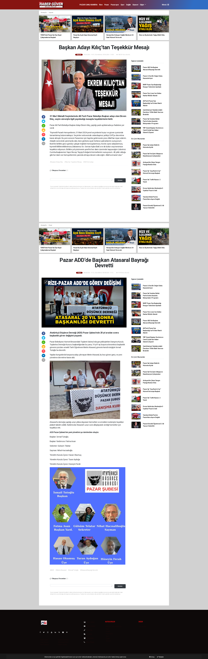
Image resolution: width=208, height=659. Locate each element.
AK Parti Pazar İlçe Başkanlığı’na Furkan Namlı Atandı (152, 103)
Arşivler (89, 634)
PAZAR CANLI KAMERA (88, 5)
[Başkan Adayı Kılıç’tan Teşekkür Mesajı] (84, 85)
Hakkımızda (44, 640)
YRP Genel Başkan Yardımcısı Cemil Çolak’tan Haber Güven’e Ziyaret (153, 130)
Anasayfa (44, 12)
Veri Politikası (44, 644)
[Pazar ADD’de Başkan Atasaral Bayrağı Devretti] (84, 302)
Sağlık (128, 5)
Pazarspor (115, 5)
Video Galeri (90, 626)
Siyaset (135, 5)
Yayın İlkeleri (44, 642)
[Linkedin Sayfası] (56, 632)
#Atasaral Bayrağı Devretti (89, 570)
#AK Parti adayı (88, 162)
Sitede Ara (142, 626)
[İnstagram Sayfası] (48, 632)
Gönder (120, 180)
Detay (152, 657)
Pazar (106, 5)
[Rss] (60, 632)
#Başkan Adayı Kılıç (56, 162)
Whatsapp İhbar (63, 642)
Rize (100, 5)
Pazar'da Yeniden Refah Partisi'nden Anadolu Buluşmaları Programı (151, 121)
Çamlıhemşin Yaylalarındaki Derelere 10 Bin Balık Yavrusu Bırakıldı (153, 112)
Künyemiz (90, 638)
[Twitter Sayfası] (44, 632)
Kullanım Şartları (63, 640)
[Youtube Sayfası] (52, 632)
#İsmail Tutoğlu (73, 570)
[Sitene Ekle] (67, 632)
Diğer (142, 5)
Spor (122, 5)
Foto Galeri (91, 622)
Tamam (161, 657)
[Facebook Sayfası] (41, 632)
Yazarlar (89, 630)
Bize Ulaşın (90, 642)
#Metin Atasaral (61, 570)
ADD (52, 432)
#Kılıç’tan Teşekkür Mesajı (73, 162)
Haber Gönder (62, 644)
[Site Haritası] (64, 632)
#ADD (52, 570)
